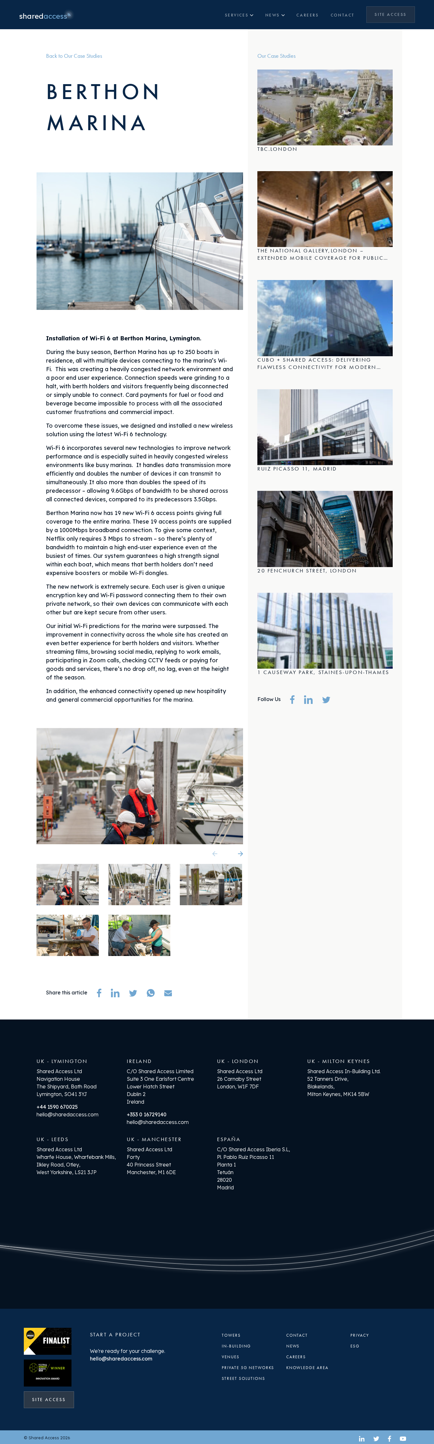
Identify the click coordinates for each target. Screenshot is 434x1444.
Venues (231, 1357)
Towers (231, 1335)
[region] (325, 524)
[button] (230, 854)
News (272, 15)
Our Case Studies (276, 55)
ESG (355, 1346)
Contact (343, 15)
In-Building (236, 1346)
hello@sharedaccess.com (67, 1114)
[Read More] (325, 112)
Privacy (359, 1335)
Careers (307, 15)
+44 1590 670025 (57, 1107)
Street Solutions (243, 1378)
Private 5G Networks (248, 1367)
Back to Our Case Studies (74, 55)
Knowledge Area (307, 1367)
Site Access (395, 14)
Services (237, 15)
